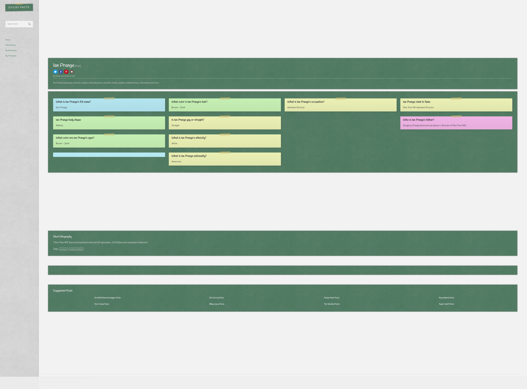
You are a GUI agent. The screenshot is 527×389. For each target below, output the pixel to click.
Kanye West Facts (331, 297)
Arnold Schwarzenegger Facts (108, 297)
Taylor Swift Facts (446, 304)
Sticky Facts (19, 7)
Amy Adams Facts (446, 297)
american (63, 249)
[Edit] (78, 65)
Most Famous (10, 45)
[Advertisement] (19, 105)
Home (7, 40)
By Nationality (11, 50)
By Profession (10, 56)
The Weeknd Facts (332, 304)
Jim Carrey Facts (216, 297)
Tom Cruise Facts (102, 304)
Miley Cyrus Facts (216, 304)
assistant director (76, 249)
